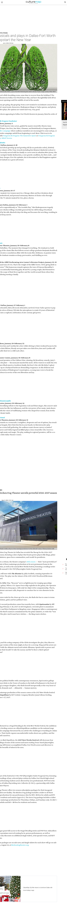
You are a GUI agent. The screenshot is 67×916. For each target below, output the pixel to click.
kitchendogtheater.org (20, 845)
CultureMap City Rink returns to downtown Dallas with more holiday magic (37, 889)
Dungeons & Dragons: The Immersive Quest (19, 136)
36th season (31, 562)
